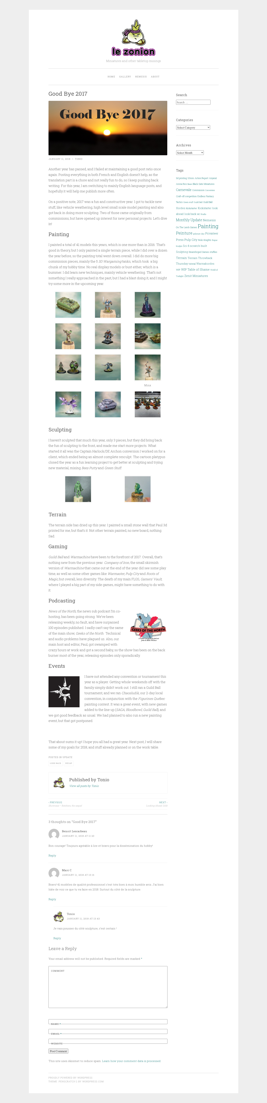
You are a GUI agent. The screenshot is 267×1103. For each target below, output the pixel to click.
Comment (57, 970)
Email (56, 1033)
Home (111, 76)
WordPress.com (93, 1081)
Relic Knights (204, 239)
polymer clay (199, 233)
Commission (198, 190)
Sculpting (182, 252)
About (155, 76)
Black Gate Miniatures (204, 183)
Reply (52, 855)
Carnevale (183, 190)
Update (67, 757)
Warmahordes (205, 263)
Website (57, 1043)
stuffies (213, 251)
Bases (189, 184)
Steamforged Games (199, 251)
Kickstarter (191, 208)
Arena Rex (181, 183)
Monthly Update (189, 220)
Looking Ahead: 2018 (156, 804)
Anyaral (213, 178)
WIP (178, 269)
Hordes (180, 208)
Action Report (201, 178)
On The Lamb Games (186, 227)
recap (68, 763)
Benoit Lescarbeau (74, 831)
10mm (191, 178)
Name (56, 1023)
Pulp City (190, 240)
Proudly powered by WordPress (70, 1077)
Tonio (78, 158)
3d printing (181, 178)
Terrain (181, 258)
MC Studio (201, 214)
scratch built (198, 246)
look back (55, 763)
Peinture (184, 233)
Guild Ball (198, 202)
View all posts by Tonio (84, 786)
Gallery (125, 76)
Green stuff (188, 202)
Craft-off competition (186, 196)
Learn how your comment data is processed (131, 1061)
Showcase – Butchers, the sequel (65, 804)
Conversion (210, 190)
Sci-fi (186, 246)
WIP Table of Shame (195, 269)
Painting (208, 226)
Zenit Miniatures (196, 276)
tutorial (192, 263)
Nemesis (141, 76)
